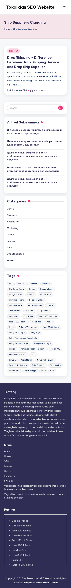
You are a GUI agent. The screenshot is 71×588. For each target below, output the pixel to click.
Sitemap (9, 480)
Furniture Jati (45, 294)
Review (13, 50)
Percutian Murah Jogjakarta (33, 349)
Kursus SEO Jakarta (22, 564)
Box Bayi (46, 283)
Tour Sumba (55, 365)
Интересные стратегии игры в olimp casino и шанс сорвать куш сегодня (34, 131)
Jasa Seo (29, 311)
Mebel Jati (36, 322)
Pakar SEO (17, 559)
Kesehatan (13, 221)
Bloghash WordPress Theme (41, 582)
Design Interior (15, 294)
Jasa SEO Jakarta (21, 530)
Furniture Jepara (16, 300)
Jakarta (50, 305)
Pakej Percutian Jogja (18, 343)
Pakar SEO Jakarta (51, 327)
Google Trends (20, 520)
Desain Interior (46, 289)
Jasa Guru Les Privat (23, 535)
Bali (11, 283)
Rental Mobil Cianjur (22, 540)
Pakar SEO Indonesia (28, 327)
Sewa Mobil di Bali (45, 360)
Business (12, 215)
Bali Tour (22, 283)
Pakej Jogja (35, 333)
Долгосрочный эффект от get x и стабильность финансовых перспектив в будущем (32, 156)
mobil (49, 322)
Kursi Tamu (28, 316)
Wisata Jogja (30, 371)
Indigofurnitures (35, 305)
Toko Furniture (38, 365)
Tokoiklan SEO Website (30, 7)
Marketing (12, 228)
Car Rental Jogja (16, 289)
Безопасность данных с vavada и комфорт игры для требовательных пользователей (33, 169)
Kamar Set (13, 316)
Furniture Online (36, 300)
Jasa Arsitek (14, 311)
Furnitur (30, 294)
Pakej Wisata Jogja (42, 343)
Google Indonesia (22, 525)
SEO (9, 247)
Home (7, 29)
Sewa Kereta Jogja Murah (20, 360)
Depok (32, 289)
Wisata (11, 260)
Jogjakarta (43, 311)
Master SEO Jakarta (18, 322)
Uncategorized (15, 253)
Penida (12, 349)
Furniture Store (15, 305)
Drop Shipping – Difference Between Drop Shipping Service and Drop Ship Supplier (33, 62)
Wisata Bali (14, 371)
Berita (10, 208)
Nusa (11, 327)
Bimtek (34, 283)
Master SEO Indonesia (47, 316)
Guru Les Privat (20, 550)
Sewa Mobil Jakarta (18, 365)
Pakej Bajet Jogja (17, 333)
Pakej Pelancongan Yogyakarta (23, 338)
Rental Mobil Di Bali (17, 354)
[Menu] (65, 7)
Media (10, 234)
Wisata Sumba (47, 371)
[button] (60, 108)
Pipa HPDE (55, 349)
